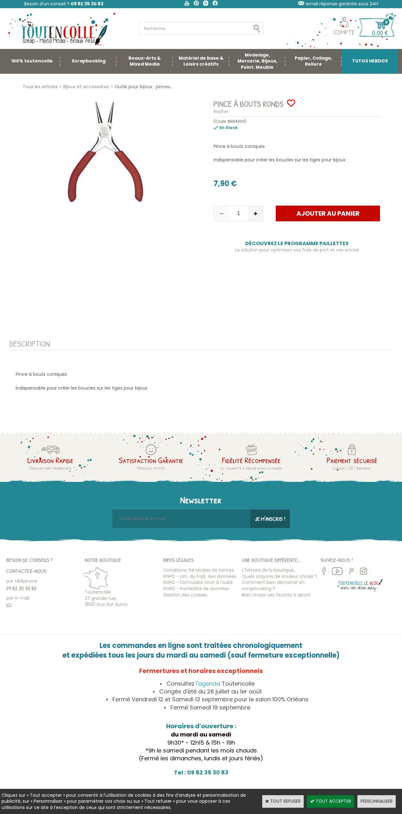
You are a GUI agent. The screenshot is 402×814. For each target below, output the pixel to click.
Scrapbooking (89, 61)
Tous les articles (40, 87)
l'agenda (208, 683)
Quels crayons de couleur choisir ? (279, 576)
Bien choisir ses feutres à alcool (276, 595)
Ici (8, 605)
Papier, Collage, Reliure (313, 61)
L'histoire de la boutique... (269, 570)
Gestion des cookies (185, 595)
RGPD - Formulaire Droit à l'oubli (197, 582)
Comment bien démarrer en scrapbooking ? (273, 585)
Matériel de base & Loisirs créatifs (201, 61)
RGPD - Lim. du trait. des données (199, 576)
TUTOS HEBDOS (370, 61)
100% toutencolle (32, 61)
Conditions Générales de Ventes (198, 570)
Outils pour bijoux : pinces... (144, 87)
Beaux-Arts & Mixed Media (144, 61)
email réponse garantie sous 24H (342, 4)
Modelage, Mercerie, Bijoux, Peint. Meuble (257, 61)
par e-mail (18, 598)
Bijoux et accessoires (86, 87)
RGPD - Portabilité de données (196, 588)
